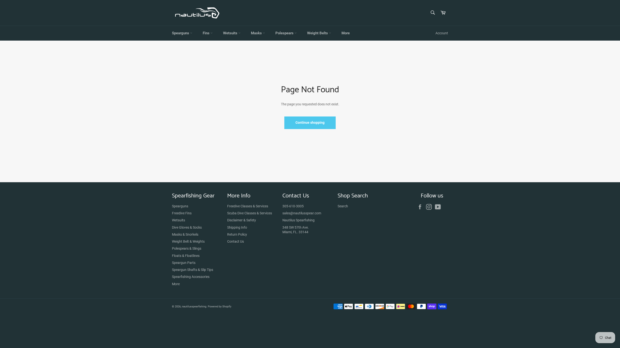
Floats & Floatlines (186, 256)
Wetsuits (230, 33)
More (345, 33)
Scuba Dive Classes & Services (249, 213)
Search (343, 206)
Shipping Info (237, 227)
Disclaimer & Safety (241, 220)
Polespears (284, 33)
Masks (257, 33)
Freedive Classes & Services (247, 206)
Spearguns (181, 33)
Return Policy (237, 234)
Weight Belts (318, 33)
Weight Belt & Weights (188, 241)
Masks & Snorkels (185, 234)
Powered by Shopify (219, 306)
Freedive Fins (182, 213)
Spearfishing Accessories (190, 277)
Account (441, 33)
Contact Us (235, 241)
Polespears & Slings (186, 248)
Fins (206, 33)
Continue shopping (310, 122)
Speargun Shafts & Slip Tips (192, 270)
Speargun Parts (183, 263)
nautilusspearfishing (194, 306)
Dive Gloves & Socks (187, 227)
